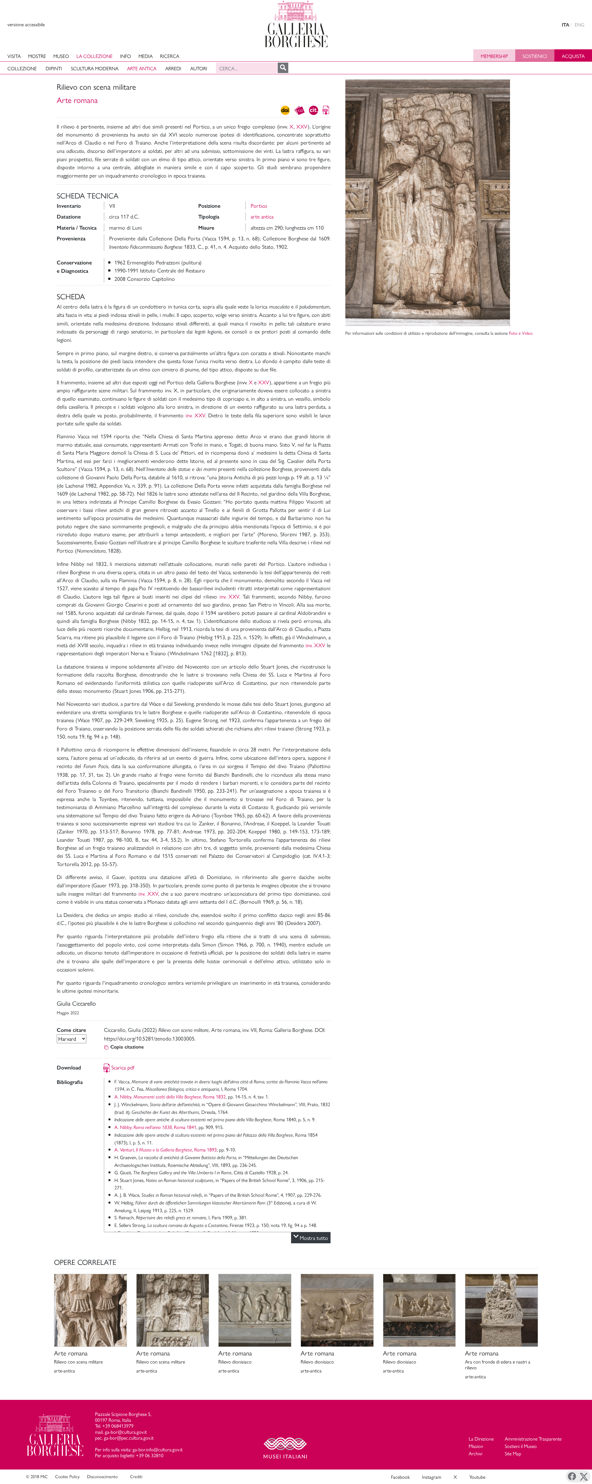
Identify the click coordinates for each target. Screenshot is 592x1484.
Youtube (477, 1476)
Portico (259, 205)
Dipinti (54, 68)
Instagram (431, 1476)
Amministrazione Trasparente (533, 1438)
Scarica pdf (122, 1067)
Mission (476, 1445)
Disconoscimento (102, 1476)
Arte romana (77, 99)
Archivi (475, 1453)
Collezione (22, 68)
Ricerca (169, 55)
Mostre (37, 55)
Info (125, 55)
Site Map (513, 1453)
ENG (580, 24)
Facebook (400, 1476)
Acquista (573, 55)
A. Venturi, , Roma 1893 (165, 1149)
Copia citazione (127, 1047)
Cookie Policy (67, 1476)
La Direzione (481, 1438)
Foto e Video (520, 333)
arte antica (262, 216)
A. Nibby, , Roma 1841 (155, 1126)
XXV (302, 126)
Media (145, 55)
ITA (565, 25)
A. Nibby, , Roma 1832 (170, 1096)
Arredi (173, 68)
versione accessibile (26, 24)
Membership (494, 55)
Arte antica (141, 68)
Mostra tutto (314, 1237)
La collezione (94, 55)
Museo (61, 55)
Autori (198, 68)
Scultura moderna (94, 68)
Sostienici (535, 55)
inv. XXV (195, 415)
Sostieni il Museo (521, 1445)
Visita (14, 55)
